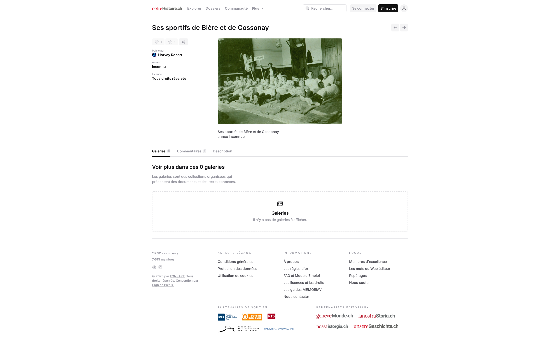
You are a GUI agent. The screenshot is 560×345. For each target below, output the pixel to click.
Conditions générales (235, 261)
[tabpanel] (280, 196)
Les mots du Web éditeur (369, 268)
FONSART (177, 276)
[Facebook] (154, 267)
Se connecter (363, 8)
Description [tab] (222, 151)
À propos (291, 261)
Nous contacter (296, 296)
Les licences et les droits (304, 282)
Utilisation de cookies (235, 275)
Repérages (358, 275)
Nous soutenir (361, 282)
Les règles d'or (296, 268)
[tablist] (280, 151)
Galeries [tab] (161, 151)
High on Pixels (163, 285)
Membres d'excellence (368, 261)
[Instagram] (160, 267)
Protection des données (237, 268)
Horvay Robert (170, 55)
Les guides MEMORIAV (303, 289)
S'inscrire (388, 8)
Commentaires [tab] (191, 151)
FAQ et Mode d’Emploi (302, 275)
